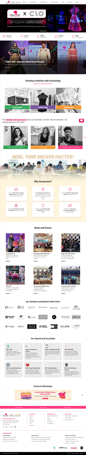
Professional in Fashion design (9, 439)
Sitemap (81, 453)
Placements (31, 421)
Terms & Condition (75, 453)
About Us (31, 415)
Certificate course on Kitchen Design (38, 441)
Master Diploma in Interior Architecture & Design (41, 437)
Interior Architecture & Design (71, 415)
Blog (30, 423)
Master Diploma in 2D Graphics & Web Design (74, 437)
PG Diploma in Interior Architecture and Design (40, 439)
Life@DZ (31, 419)
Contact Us (31, 425)
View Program (9, 103)
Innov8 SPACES (50, 423)
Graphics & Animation (69, 419)
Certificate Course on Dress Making (10, 441)
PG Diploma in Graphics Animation (72, 441)
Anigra (48, 417)
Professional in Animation (70, 439)
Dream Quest (50, 421)
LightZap (49, 419)
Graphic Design (67, 407)
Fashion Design (43, 407)
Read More (7, 67)
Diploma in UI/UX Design (70, 443)
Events (30, 417)
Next (85, 137)
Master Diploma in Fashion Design (9, 437)
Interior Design (18, 407)
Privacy (68, 453)
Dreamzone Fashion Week (52, 415)
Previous (1, 137)
